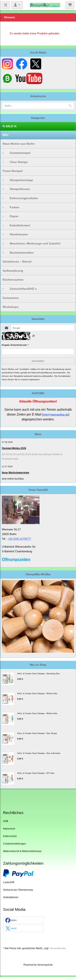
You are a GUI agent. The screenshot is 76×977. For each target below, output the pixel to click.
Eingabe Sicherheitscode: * (15, 345)
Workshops (10, 306)
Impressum (9, 828)
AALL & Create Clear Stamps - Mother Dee (37, 693)
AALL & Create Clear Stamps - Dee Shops (37, 733)
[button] (23, 920)
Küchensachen (13, 279)
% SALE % (9, 126)
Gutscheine (11, 298)
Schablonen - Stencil (17, 261)
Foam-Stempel (12, 171)
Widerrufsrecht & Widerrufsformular (22, 851)
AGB (5, 821)
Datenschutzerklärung (41, 372)
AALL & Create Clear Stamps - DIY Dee (35, 773)
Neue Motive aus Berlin (19, 143)
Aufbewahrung (13, 270)
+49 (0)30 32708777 (19, 538)
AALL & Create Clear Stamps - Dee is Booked (38, 753)
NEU (5, 135)
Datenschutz (10, 836)
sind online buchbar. (13, 478)
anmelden (38, 361)
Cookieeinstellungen (14, 843)
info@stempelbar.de (55, 414)
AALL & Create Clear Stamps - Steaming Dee (38, 673)
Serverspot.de (45, 964)
